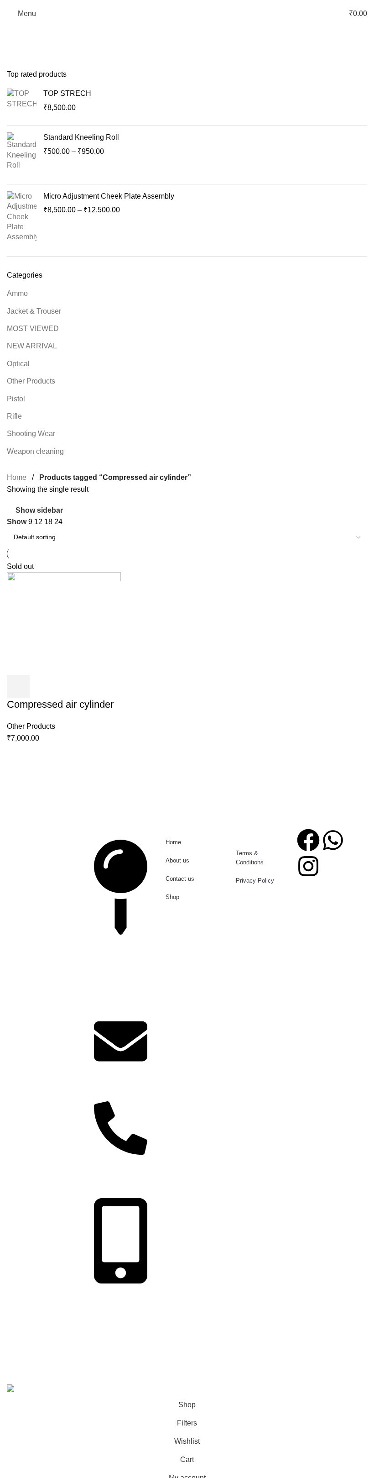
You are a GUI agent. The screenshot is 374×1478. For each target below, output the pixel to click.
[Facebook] (308, 840)
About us (177, 860)
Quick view (42, 686)
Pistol (16, 399)
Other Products (31, 381)
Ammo (17, 293)
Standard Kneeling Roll (81, 137)
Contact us (180, 878)
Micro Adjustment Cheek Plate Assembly (108, 196)
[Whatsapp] (333, 840)
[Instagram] (308, 866)
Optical (18, 364)
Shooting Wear (31, 433)
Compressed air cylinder (60, 704)
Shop (172, 897)
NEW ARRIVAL (32, 346)
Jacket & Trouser (34, 311)
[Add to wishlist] (92, 686)
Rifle (14, 416)
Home (16, 477)
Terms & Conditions (250, 858)
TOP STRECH (67, 93)
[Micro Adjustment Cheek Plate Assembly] (21, 216)
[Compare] (67, 686)
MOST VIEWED (33, 328)
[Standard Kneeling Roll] (21, 154)
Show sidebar (39, 510)
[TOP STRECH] (21, 103)
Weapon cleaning (35, 451)
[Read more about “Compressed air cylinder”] (18, 686)
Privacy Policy (255, 880)
